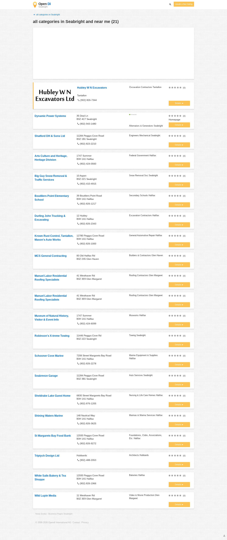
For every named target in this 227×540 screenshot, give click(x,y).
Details (178, 103)
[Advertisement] (113, 53)
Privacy (85, 522)
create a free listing (183, 4)
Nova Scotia (40, 514)
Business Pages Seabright (60, 514)
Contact (76, 522)
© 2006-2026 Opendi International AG (53, 522)
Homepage (174, 119)
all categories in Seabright (48, 14)
